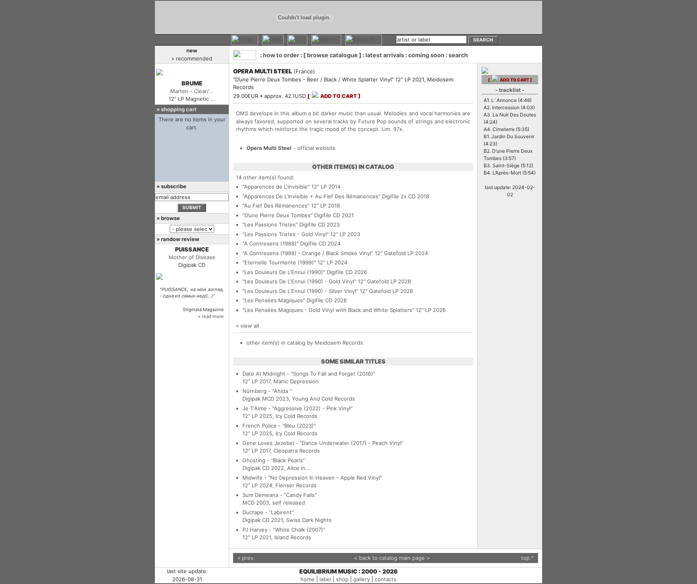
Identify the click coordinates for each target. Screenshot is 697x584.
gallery (361, 579)
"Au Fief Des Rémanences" (275, 205)
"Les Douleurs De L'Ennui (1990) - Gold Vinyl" (299, 281)
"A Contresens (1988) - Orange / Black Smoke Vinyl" (307, 253)
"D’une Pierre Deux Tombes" (277, 215)
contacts (385, 579)
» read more (211, 316)
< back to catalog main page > (392, 558)
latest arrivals (384, 55)
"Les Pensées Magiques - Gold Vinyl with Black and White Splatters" (328, 310)
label (325, 579)
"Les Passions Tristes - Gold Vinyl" (285, 234)
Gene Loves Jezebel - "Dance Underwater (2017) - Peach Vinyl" (322, 443)
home (308, 579)
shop (342, 579)
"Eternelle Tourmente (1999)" (279, 262)
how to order (281, 55)
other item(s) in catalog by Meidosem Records (304, 342)
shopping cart (178, 109)
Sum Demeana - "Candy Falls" (279, 495)
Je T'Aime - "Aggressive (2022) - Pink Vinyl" (297, 408)
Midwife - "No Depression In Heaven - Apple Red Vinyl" (312, 477)
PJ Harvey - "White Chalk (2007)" (283, 529)
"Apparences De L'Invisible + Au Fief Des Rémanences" (311, 196)
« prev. (246, 558)
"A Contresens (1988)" (270, 243)
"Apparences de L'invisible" (276, 186)
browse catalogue (332, 55)
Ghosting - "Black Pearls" (273, 460)
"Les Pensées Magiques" (273, 300)
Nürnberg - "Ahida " (267, 391)
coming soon (426, 55)
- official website (291, 148)
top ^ (527, 558)
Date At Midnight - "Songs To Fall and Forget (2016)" (308, 373)
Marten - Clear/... (191, 91)
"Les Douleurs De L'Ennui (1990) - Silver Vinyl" (300, 291)
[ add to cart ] (334, 96)
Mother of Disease (192, 257)
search (458, 55)
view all (249, 325)
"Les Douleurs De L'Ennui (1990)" (283, 272)
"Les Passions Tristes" (270, 224)
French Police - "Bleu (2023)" (279, 425)
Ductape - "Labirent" (268, 512)
